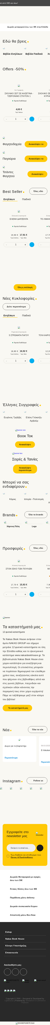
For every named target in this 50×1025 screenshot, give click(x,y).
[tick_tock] (23, 971)
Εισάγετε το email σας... (20, 848)
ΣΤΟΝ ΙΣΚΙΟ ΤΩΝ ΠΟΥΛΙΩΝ (19, 569)
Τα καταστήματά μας (18, 708)
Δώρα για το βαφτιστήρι (15, 746)
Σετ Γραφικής (19, 90)
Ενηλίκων (9, 199)
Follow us (38, 780)
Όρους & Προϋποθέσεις (22, 857)
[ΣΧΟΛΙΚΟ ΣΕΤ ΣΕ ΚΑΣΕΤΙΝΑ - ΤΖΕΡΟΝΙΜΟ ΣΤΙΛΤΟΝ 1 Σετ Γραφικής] (19, 86)
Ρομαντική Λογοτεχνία (18, 332)
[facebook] (7, 971)
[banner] (25, 613)
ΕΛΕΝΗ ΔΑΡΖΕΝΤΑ (19, 219)
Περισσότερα (11, 758)
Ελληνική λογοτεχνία (19, 216)
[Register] (40, 848)
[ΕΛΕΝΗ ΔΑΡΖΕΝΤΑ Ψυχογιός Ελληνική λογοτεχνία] (19, 211)
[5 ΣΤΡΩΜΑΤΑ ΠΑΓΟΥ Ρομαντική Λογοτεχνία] (19, 327)
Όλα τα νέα (37, 729)
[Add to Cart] (31, 119)
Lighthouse (9, 1001)
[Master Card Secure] (8, 992)
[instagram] (15, 971)
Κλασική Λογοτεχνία (19, 565)
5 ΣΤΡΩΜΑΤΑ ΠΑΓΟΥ (19, 335)
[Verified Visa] (5, 992)
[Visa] (11, 992)
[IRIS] (14, 992)
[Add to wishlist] (33, 82)
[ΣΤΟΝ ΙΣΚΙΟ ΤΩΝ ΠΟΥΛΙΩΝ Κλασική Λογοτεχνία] (19, 561)
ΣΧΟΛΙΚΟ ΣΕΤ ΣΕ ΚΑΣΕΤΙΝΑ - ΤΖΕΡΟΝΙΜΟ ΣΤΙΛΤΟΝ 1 (19, 94)
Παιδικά (26, 199)
